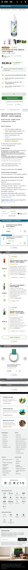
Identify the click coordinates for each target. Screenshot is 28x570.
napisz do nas (19, 101)
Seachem (12, 309)
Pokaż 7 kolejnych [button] (15, 337)
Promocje (5, 445)
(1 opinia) (13, 53)
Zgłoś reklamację (7, 471)
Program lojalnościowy (19, 466)
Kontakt (4, 475)
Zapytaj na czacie (11, 101)
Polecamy (14, 47)
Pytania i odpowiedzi (7, 462)
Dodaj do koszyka (12, 98)
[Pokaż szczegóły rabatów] (10, 87)
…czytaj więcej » (21, 274)
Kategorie (5, 435)
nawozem (4, 146)
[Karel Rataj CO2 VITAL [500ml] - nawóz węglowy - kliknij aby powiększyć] (4, 41)
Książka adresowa (20, 449)
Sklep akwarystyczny (6, 9)
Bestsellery (5, 441)
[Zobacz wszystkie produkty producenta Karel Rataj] (6, 56)
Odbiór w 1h (22, 277)
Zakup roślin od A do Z (7, 460)
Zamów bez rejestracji (21, 439)
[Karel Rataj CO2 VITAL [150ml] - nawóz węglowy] (3, 226)
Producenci (5, 437)
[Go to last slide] (3, 359)
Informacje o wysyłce (6, 465)
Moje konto (18, 435)
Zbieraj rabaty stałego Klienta (12, 86)
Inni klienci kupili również (14, 109)
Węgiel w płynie (22, 9)
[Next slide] (25, 359)
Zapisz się (22, 539)
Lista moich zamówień (21, 443)
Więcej (20, 544)
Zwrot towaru (6, 473)
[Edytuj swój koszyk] (25, 1)
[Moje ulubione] (21, 2)
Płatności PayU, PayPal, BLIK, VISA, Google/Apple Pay (13, 83)
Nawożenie (14, 9)
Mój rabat (18, 451)
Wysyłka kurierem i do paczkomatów (14, 78)
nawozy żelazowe (6, 197)
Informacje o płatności (6, 468)
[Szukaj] (17, 2)
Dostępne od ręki (6, 447)
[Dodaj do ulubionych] (24, 98)
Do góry (15, 247)
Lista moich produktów (21, 445)
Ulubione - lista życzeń (21, 447)
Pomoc (26, 109)
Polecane (5, 443)
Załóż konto (18, 437)
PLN (11, 2)
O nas (17, 459)
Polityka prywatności (20, 468)
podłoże (11, 200)
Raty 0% (17, 463)
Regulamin (18, 461)
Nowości (5, 439)
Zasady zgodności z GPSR (20, 471)
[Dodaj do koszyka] (4, 275)
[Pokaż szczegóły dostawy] (9, 79)
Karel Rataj (13, 211)
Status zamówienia (20, 441)
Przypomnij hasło (20, 453)
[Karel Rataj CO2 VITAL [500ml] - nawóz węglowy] (14, 25)
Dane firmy (18, 473)
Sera (11, 283)
